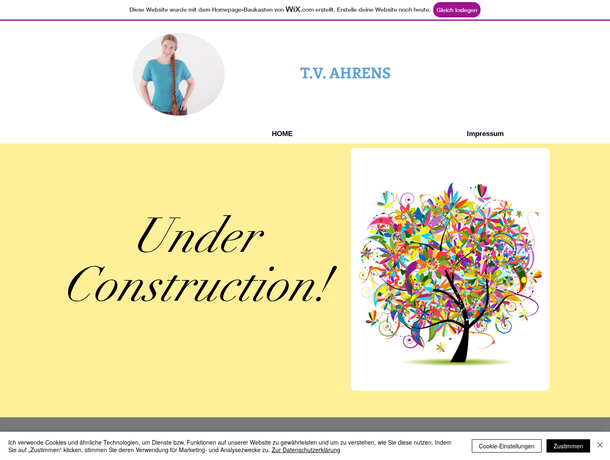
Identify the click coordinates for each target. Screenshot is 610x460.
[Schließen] (600, 445)
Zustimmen (568, 446)
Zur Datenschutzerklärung (306, 449)
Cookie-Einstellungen (506, 446)
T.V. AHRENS (345, 72)
